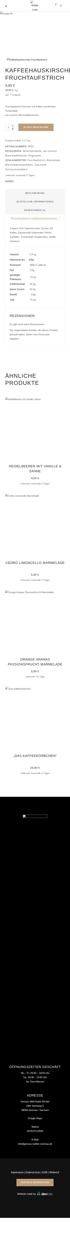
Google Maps (35, 1118)
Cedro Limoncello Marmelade (35, 563)
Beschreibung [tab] (35, 193)
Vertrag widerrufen (35, 1182)
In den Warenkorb (36, 127)
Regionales (34, 155)
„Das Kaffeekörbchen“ (35, 756)
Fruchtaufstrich (36, 160)
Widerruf (54, 1172)
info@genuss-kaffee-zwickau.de (35, 1143)
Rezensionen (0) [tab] (35, 210)
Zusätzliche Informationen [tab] (35, 202)
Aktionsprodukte (32, 151)
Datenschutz (33, 1172)
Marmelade (53, 160)
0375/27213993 (35, 1131)
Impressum (17, 1172)
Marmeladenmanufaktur (19, 164)
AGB (44, 1172)
